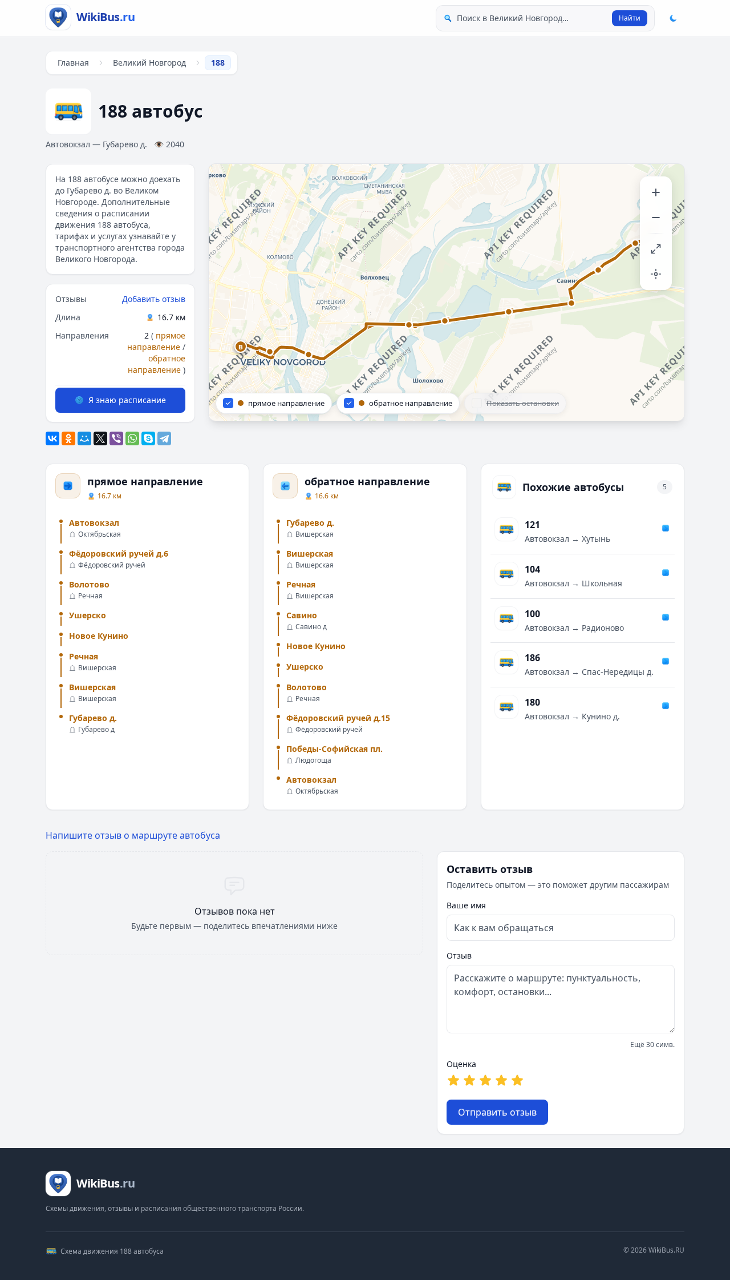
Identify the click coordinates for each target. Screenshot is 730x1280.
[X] (100, 438)
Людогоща (313, 760)
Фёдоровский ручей (111, 565)
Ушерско (87, 615)
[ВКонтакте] (52, 438)
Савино (301, 615)
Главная (73, 62)
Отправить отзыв (497, 1112)
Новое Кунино (98, 635)
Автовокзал (94, 522)
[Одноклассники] (68, 438)
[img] (446, 292)
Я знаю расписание (127, 400)
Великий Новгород (149, 62)
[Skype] (148, 438)
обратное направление (156, 364)
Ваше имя (466, 905)
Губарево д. (93, 718)
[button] (241, 347)
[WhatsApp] (132, 438)
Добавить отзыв (153, 298)
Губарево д (96, 729)
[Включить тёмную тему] (673, 18)
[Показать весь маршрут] (656, 249)
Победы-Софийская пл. (334, 748)
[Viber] (116, 438)
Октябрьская (99, 534)
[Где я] (656, 274)
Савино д (311, 626)
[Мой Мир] (84, 438)
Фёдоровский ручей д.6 (118, 553)
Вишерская (97, 668)
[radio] (453, 1080)
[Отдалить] (656, 218)
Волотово (89, 584)
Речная (90, 596)
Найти (629, 18)
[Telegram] (164, 438)
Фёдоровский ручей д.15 (338, 718)
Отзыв (459, 955)
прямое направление (156, 341)
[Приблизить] (656, 192)
